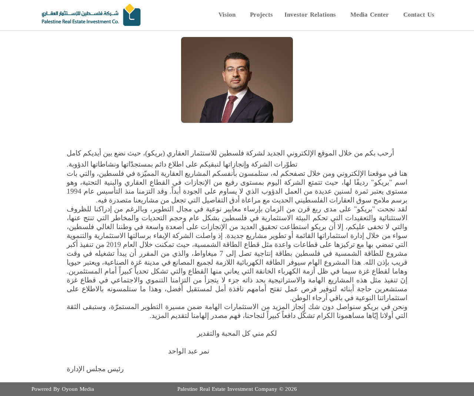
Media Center (369, 14)
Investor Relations (310, 14)
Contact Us (418, 14)
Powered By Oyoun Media (62, 389)
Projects (261, 14)
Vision (227, 14)
